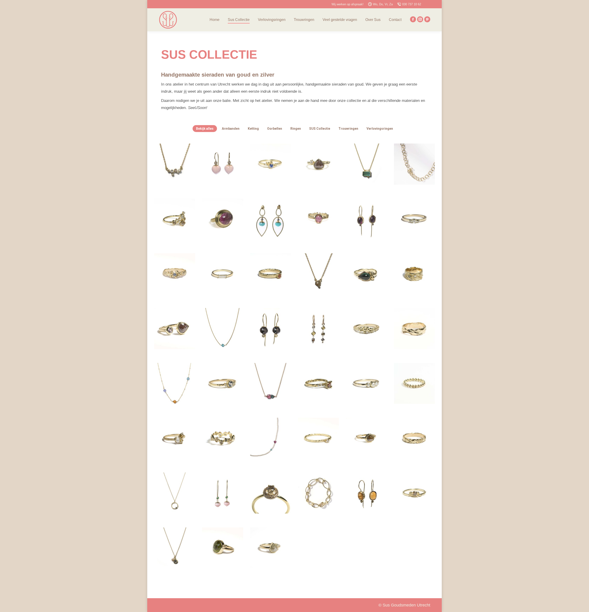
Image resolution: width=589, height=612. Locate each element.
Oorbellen (274, 128)
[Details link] (175, 164)
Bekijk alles (205, 128)
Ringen (295, 128)
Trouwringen (348, 128)
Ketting (253, 128)
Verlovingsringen (380, 128)
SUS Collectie (319, 128)
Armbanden (231, 128)
